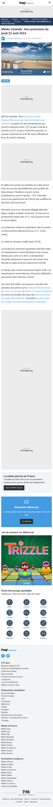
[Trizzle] (26, 560)
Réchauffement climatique (11, 715)
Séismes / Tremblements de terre (14, 718)
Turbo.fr (26, 802)
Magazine (4, 19)
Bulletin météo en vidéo (10, 685)
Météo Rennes (7, 753)
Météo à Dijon (6, 773)
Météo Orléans (7, 745)
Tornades (5, 721)
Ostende (17, 21)
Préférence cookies (8, 671)
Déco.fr (26, 799)
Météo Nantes (6, 742)
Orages (4, 707)
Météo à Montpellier (9, 778)
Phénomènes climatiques (13, 690)
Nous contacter (7, 674)
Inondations (5, 701)
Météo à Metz (6, 775)
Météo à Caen (6, 767)
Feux (3, 699)
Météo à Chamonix (8, 770)
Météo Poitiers (7, 751)
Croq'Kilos (19, 802)
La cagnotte (5, 679)
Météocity (18, 38)
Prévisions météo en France (12, 677)
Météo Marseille (7, 737)
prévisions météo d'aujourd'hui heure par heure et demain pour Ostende (23, 120)
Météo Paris (6, 729)
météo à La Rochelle (9, 786)
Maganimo (33, 802)
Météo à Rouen (7, 762)
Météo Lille (5, 734)
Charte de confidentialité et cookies (15, 668)
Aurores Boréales (8, 693)
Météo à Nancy (7, 781)
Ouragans (5, 710)
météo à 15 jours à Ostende (38, 291)
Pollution (4, 712)
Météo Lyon (5, 731)
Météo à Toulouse (8, 783)
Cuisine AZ (34, 799)
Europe (15, 19)
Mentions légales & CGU (10, 666)
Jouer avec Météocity (9, 682)
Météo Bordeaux (7, 740)
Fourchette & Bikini (16, 799)
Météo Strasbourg (8, 748)
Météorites (5, 704)
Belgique (25, 19)
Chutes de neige (7, 696)
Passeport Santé (45, 799)
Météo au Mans (7, 764)
